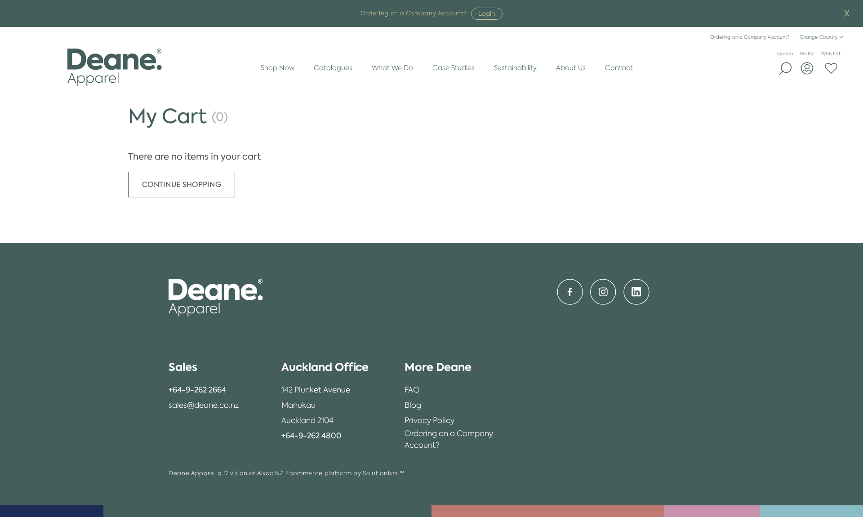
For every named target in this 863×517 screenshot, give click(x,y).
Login (486, 13)
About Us (571, 67)
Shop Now (277, 67)
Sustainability (515, 67)
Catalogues (333, 67)
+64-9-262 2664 (197, 390)
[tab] (204, 367)
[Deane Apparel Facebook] (570, 292)
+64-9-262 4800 (311, 436)
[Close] (847, 13)
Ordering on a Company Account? (749, 37)
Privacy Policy (429, 420)
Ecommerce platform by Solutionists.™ (344, 473)
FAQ (412, 390)
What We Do (392, 67)
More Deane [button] (438, 367)
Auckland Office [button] (325, 367)
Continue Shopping (181, 184)
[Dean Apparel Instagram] (603, 292)
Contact (619, 67)
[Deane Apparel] (114, 67)
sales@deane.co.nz (204, 405)
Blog (413, 405)
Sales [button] (183, 367)
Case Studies (453, 67)
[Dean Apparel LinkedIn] (636, 292)
